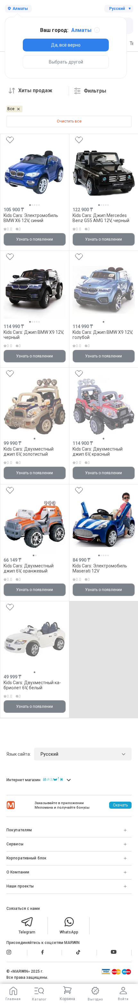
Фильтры (95, 91)
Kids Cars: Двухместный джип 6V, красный (98, 451)
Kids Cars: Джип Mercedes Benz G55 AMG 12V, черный (101, 218)
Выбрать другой (66, 61)
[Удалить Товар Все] (18, 109)
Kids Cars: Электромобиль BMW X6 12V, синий (31, 218)
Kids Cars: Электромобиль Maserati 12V (100, 568)
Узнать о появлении (34, 239)
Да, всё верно (66, 45)
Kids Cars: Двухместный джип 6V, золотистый (29, 451)
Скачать (120, 805)
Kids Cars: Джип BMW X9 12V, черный (34, 335)
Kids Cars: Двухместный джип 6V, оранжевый (29, 568)
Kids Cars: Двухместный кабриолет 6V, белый (32, 685)
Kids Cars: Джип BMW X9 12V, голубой (103, 335)
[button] (30, 205)
